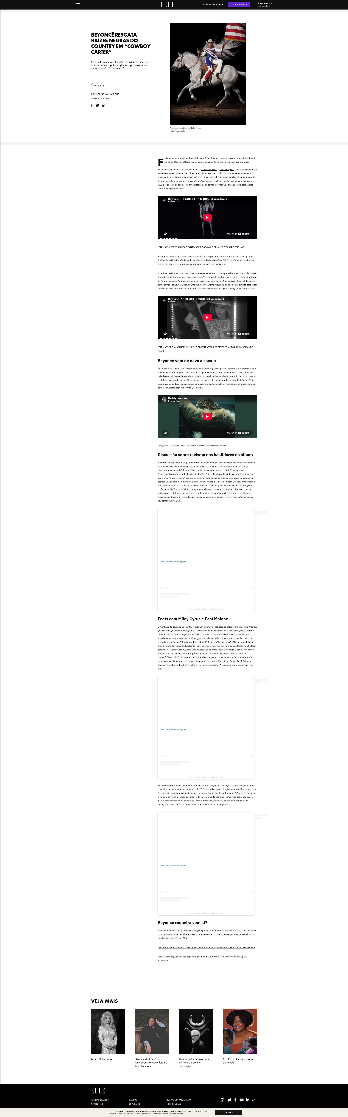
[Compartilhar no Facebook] (92, 105)
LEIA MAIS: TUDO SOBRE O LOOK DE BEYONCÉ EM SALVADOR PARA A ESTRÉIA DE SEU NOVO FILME (206, 947)
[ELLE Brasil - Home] (167, 6)
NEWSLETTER (97, 1104)
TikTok (254, 1099)
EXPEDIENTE (134, 1104)
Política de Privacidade (174, 1114)
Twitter (229, 1099)
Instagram (223, 1099)
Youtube (242, 1099)
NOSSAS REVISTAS (212, 4)
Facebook (236, 1099)
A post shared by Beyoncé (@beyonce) (206, 609)
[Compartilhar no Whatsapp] (103, 105)
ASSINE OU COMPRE (238, 5)
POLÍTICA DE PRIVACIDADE (179, 1100)
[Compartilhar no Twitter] (97, 105)
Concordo (228, 1112)
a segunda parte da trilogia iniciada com (223, 181)
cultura (97, 86)
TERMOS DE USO (174, 1104)
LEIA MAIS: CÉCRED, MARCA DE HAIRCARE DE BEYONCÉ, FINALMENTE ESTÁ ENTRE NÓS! (201, 247)
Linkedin (248, 1099)
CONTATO (133, 1100)
